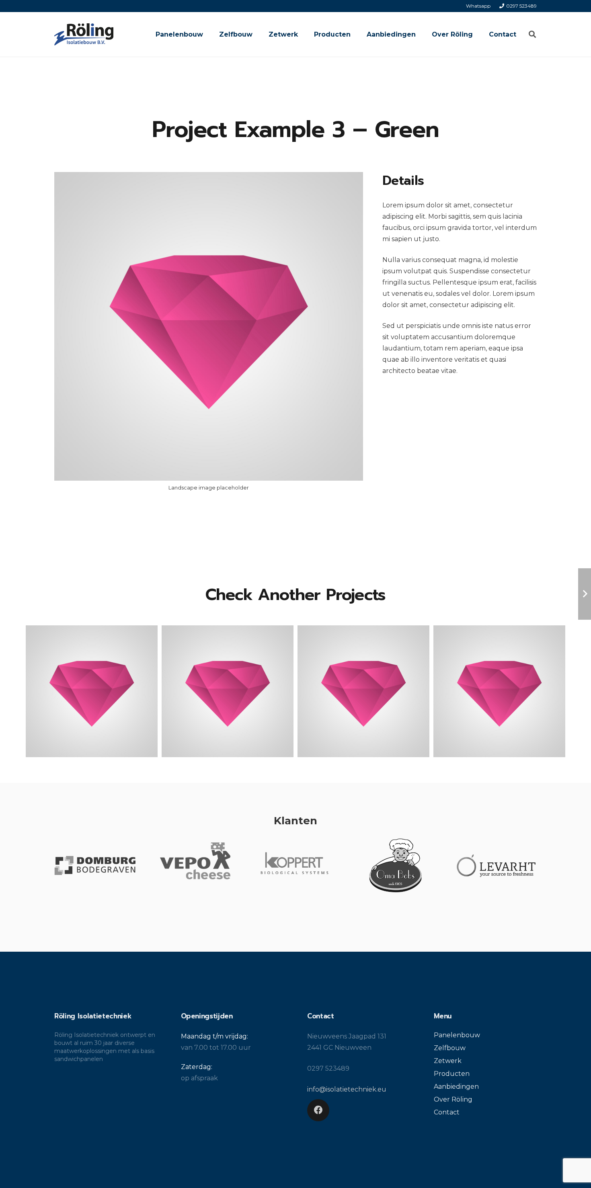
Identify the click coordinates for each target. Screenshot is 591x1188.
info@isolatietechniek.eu (346, 1089)
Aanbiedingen (456, 1086)
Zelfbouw (450, 1048)
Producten (452, 1073)
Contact (447, 1112)
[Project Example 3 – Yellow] (363, 691)
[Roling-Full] (83, 34)
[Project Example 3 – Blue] (499, 691)
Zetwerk (448, 1061)
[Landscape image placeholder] (208, 335)
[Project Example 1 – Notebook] (92, 691)
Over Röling (453, 1099)
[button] (532, 34)
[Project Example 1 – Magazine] (227, 691)
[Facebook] (318, 1110)
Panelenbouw (457, 1035)
